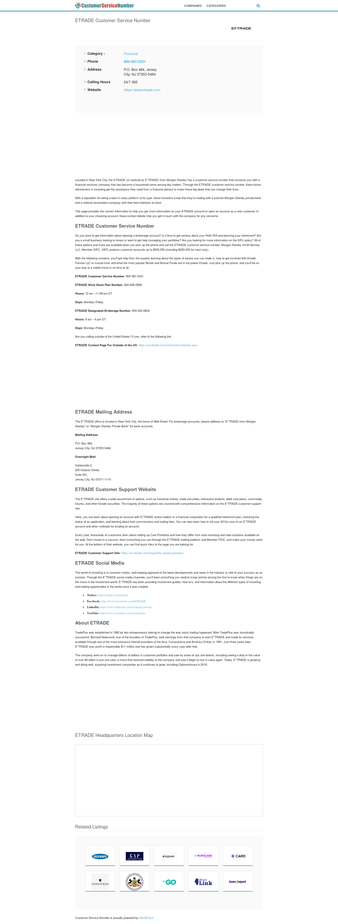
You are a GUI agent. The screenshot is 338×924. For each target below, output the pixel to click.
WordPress (146, 918)
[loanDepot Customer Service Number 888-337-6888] (238, 881)
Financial (131, 53)
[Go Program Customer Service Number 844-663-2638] (169, 881)
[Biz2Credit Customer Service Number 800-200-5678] (169, 856)
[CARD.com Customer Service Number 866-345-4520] (238, 856)
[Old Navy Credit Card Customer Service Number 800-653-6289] (100, 856)
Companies (193, 6)
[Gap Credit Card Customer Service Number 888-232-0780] (134, 856)
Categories (216, 6)
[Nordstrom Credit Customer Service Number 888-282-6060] (100, 881)
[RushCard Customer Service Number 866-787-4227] (203, 856)
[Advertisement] (213, 78)
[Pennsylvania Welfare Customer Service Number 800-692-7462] (134, 881)
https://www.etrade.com (142, 89)
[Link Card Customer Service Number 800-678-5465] (203, 881)
